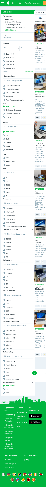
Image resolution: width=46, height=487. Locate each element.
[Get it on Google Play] (35, 422)
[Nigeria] (3, 474)
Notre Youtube (9, 468)
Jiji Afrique (26, 460)
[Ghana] (25, 474)
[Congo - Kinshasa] (17, 480)
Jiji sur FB (7, 460)
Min (5, 47)
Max (22, 47)
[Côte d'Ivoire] (35, 474)
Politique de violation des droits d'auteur (9, 446)
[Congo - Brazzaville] (23, 480)
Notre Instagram (10, 464)
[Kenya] (8, 474)
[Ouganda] (14, 474)
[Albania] (28, 480)
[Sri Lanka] (12, 480)
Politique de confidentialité (9, 426)
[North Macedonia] (34, 480)
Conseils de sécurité (21, 417)
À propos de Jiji (9, 415)
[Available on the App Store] (35, 416)
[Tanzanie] (19, 474)
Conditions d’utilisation (8, 420)
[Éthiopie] (30, 474)
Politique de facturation (8, 433)
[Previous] (34, 373)
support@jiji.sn (22, 412)
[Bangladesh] (41, 474)
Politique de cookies (8, 439)
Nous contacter (22, 422)
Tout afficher (10, 106)
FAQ (18, 426)
